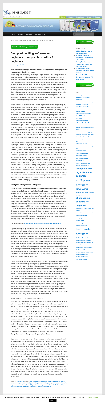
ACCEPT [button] (52, 401)
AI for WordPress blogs (82, 120)
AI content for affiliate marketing (84, 102)
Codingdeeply (79, 160)
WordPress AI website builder (84, 247)
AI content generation (82, 104)
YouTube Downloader (81, 259)
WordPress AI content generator (84, 238)
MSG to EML (82, 189)
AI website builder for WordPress (85, 134)
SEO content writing (81, 225)
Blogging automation (81, 155)
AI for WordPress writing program (85, 132)
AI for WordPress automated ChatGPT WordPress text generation (83, 116)
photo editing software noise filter (85, 213)
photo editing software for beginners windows (39, 385)
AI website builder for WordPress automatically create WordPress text (85, 139)
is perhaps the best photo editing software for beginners (42, 223)
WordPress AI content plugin (83, 240)
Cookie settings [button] (93, 397)
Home (13, 34)
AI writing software (81, 150)
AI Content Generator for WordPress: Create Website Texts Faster (84, 57)
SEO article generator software (84, 223)
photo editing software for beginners (40, 383)
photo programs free (81, 215)
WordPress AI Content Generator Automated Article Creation (85, 70)
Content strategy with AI (82, 165)
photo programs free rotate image (85, 218)
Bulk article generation (82, 158)
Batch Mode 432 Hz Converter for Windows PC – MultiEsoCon (85, 77)
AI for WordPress (80, 111)
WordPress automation (82, 256)
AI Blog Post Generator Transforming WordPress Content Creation (84, 64)
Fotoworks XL (20, 381)
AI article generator (81, 95)
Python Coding (80, 220)
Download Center (40, 34)
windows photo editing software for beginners (37, 387)
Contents (20, 34)
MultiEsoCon (79, 195)
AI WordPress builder (81, 143)
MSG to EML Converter (88, 192)
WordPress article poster (82, 250)
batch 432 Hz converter (82, 153)
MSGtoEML (79, 192)
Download (29, 34)
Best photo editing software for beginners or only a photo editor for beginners (33, 57)
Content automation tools (83, 163)
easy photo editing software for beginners (42, 381)
